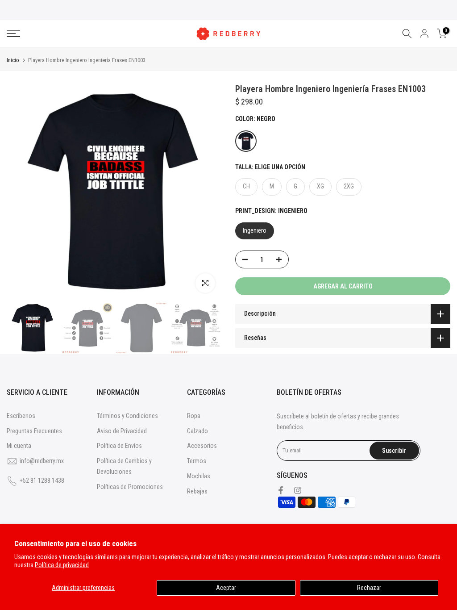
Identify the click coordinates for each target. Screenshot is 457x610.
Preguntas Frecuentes (34, 431)
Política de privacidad (62, 564)
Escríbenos (21, 415)
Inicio (13, 60)
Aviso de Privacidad (122, 431)
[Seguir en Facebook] (281, 490)
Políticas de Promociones (130, 486)
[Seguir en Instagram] (298, 490)
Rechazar (369, 587)
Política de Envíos (119, 445)
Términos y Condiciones (127, 415)
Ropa (193, 415)
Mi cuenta (19, 445)
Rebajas (197, 491)
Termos (196, 460)
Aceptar (226, 587)
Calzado (197, 431)
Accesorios (202, 445)
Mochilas (198, 476)
